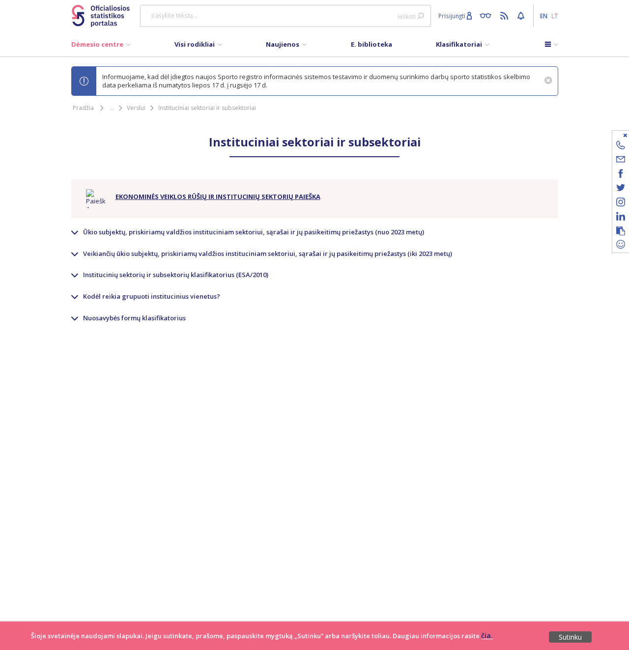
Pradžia (83, 108)
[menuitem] (101, 47)
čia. (487, 635)
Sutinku (570, 637)
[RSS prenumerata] (505, 15)
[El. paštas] (620, 161)
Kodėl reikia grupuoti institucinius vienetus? (151, 296)
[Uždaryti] (614, 135)
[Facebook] (620, 175)
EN (543, 16)
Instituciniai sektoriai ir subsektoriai (207, 108)
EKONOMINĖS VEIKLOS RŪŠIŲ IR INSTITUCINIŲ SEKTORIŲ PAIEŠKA (217, 196)
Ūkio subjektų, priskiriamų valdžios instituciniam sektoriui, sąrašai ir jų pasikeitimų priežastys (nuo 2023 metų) (253, 231)
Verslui (136, 108)
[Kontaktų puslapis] (620, 146)
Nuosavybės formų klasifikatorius (134, 317)
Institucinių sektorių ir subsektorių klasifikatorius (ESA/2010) (175, 274)
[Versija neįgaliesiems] (488, 15)
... (112, 108)
